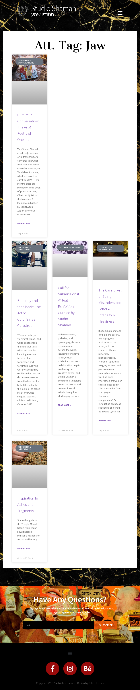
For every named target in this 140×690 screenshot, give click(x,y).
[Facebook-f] (52, 668)
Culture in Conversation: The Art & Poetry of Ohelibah (28, 127)
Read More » (23, 223)
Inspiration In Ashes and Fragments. (27, 504)
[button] (70, 653)
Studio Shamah (53, 8)
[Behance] (87, 668)
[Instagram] (70, 668)
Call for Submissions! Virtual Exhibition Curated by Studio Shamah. (68, 306)
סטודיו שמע (42, 15)
